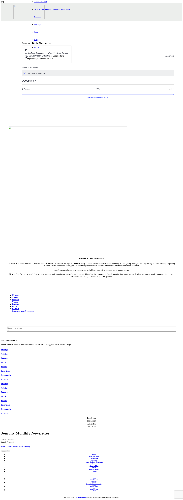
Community (6, 375)
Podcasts (15, 300)
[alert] (98, 73)
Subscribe (5, 451)
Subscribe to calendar (96, 97)
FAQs (14, 306)
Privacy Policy (94, 466)
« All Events (169, 56)
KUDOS (15, 309)
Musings (15, 295)
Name (3, 439)
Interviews (16, 304)
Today (98, 89)
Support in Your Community (23, 311)
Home (94, 454)
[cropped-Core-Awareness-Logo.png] (29, 18)
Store (94, 468)
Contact (94, 464)
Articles (15, 297)
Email (3, 442)
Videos (15, 302)
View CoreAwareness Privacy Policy (15, 446)
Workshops (94, 458)
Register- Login (94, 469)
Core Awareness (81, 497)
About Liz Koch (94, 456)
